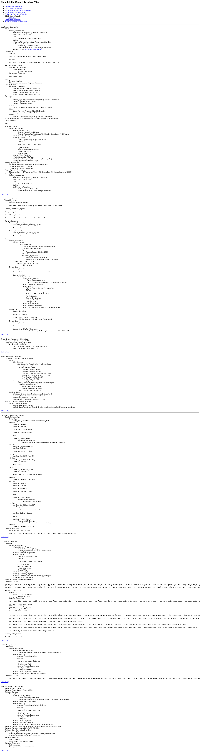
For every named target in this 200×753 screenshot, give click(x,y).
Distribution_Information (13, 20)
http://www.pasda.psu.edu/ (33, 49)
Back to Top (5, 194)
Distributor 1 (12, 18)
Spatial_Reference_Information (15, 12)
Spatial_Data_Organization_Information (18, 10)
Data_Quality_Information (13, 8)
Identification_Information (13, 6)
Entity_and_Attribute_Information (16, 14)
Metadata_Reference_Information (16, 21)
